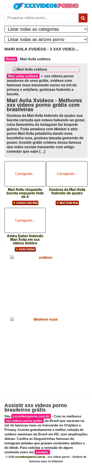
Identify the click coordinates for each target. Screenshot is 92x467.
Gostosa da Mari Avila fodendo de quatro (67, 191)
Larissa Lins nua (27, 202)
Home (11, 59)
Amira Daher (27, 249)
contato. (42, 452)
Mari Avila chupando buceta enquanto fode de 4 (25, 192)
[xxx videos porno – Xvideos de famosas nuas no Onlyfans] (46, 6)
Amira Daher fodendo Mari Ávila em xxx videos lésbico (25, 238)
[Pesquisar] (83, 17)
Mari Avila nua (69, 202)
